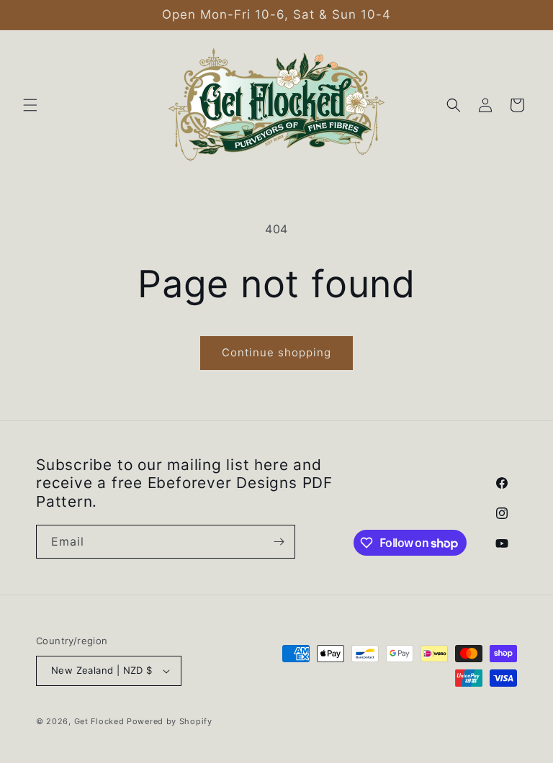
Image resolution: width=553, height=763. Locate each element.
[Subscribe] (279, 542)
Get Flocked (99, 721)
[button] (30, 105)
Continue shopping (276, 352)
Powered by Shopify (169, 721)
